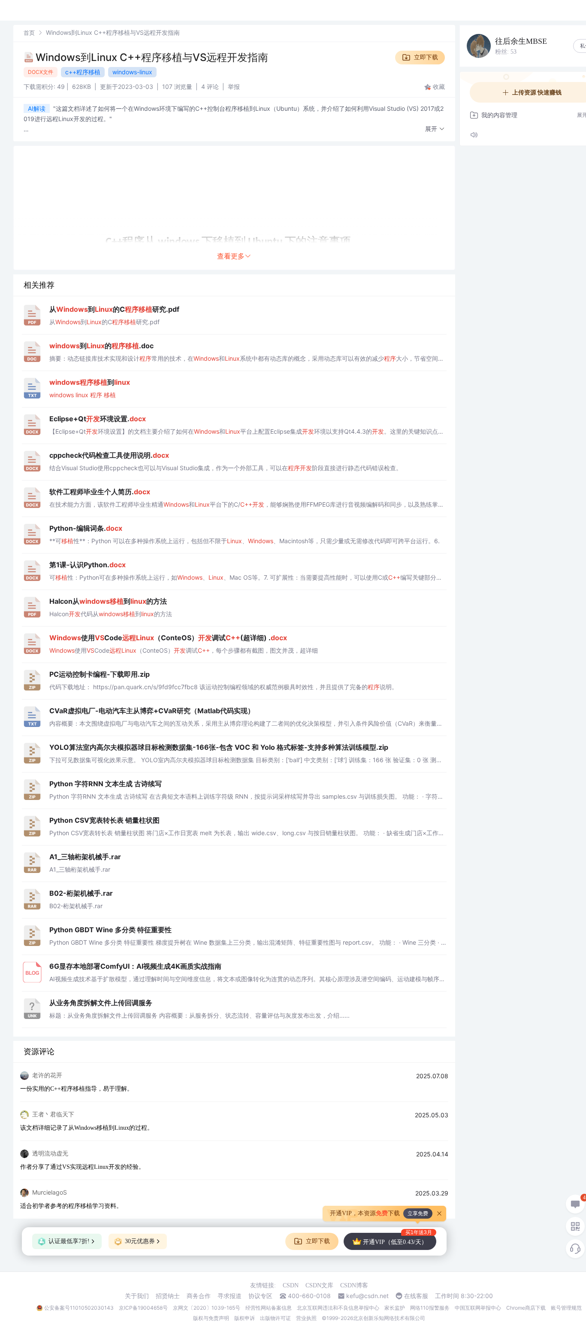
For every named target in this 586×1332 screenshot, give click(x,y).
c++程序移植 (82, 72)
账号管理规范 (566, 1308)
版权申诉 (244, 1318)
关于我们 (137, 1295)
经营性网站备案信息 (268, 1308)
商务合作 (199, 1295)
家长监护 (394, 1308)
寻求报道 (229, 1295)
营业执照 (306, 1318)
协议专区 (260, 1295)
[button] (435, 129)
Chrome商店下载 (526, 1308)
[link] (29, 32)
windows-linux (132, 72)
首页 (29, 32)
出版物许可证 (275, 1318)
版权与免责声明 (211, 1318)
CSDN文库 (319, 1285)
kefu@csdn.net (367, 1295)
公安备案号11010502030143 (79, 1308)
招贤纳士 (168, 1295)
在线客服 (416, 1295)
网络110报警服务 (430, 1308)
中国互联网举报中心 (478, 1308)
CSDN (291, 1285)
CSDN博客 (354, 1285)
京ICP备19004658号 (143, 1308)
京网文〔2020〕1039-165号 (206, 1308)
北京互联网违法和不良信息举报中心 (338, 1308)
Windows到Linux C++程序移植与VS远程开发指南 (152, 57)
